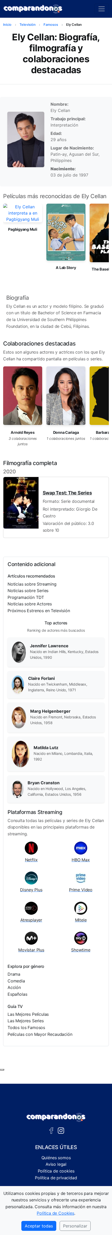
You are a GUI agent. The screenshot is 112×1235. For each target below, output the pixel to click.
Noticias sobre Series (28, 590)
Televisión (28, 25)
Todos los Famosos (26, 1027)
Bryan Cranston (44, 782)
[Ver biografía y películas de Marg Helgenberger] (19, 716)
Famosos (50, 25)
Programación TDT (26, 597)
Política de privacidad (56, 1177)
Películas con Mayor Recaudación (40, 1034)
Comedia (16, 980)
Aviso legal (56, 1164)
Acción (14, 987)
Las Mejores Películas (28, 1014)
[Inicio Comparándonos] (33, 9)
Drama (14, 974)
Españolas (17, 994)
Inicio (7, 25)
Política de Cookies (55, 1213)
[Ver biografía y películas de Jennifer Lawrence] (19, 651)
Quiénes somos (56, 1157)
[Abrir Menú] (101, 9)
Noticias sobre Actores (30, 603)
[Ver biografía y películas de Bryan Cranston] (17, 788)
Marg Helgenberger (50, 711)
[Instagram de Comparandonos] (61, 1130)
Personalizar (75, 1225)
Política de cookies (56, 1171)
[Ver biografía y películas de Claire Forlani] (18, 684)
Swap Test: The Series (67, 493)
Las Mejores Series (26, 1020)
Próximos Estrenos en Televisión (39, 610)
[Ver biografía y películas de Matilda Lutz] (20, 753)
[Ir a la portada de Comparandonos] (56, 1117)
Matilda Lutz (46, 747)
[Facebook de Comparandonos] (51, 1130)
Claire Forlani (41, 678)
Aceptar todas (39, 1225)
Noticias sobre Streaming (32, 584)
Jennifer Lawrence (49, 645)
